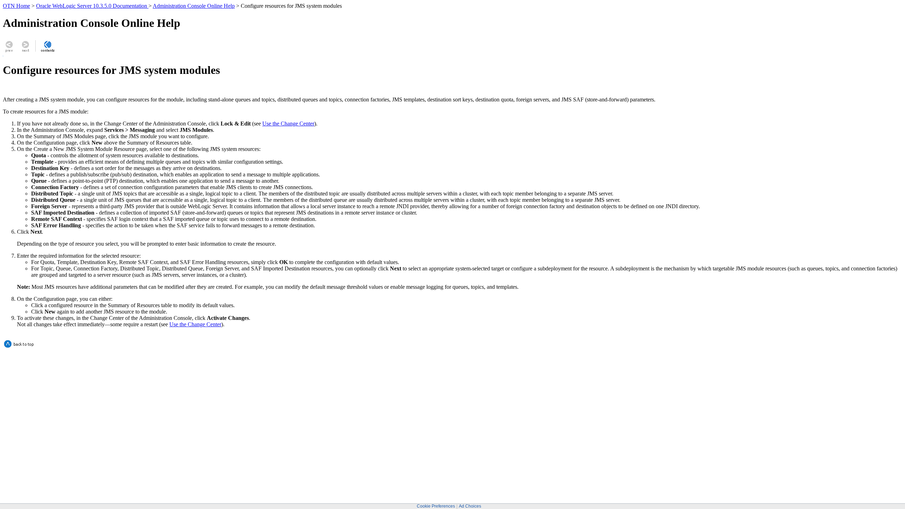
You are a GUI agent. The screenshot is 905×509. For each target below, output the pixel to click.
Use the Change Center (288, 124)
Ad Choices (470, 506)
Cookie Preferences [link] (436, 506)
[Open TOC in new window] (47, 52)
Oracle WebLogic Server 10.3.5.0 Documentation (92, 6)
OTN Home (16, 6)
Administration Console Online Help (194, 6)
